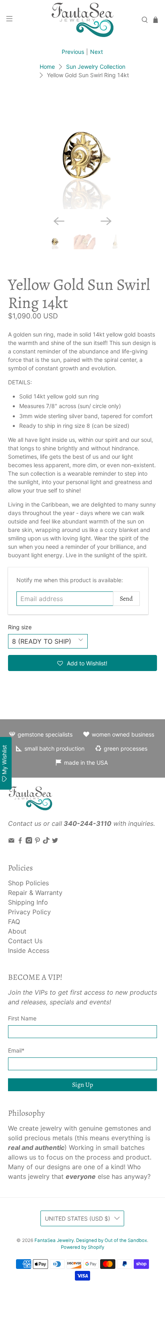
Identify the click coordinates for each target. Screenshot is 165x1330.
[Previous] (59, 221)
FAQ (14, 921)
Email (16, 1050)
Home (47, 67)
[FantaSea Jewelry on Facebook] (20, 841)
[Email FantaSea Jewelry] (11, 841)
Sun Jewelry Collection (95, 67)
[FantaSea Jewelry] (82, 19)
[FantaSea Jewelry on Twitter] (55, 841)
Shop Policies (28, 883)
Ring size (20, 627)
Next (96, 51)
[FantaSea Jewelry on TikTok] (46, 841)
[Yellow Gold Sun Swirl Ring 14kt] (82, 153)
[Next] (106, 221)
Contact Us (25, 941)
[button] (82, 663)
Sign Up (82, 1084)
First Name (22, 1018)
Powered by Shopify (82, 1247)
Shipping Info (28, 902)
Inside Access (28, 950)
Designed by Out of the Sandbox (111, 1240)
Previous (73, 51)
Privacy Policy (29, 912)
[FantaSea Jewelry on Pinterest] (37, 841)
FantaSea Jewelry (54, 1240)
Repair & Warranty (35, 893)
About (17, 931)
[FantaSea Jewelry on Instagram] (29, 841)
